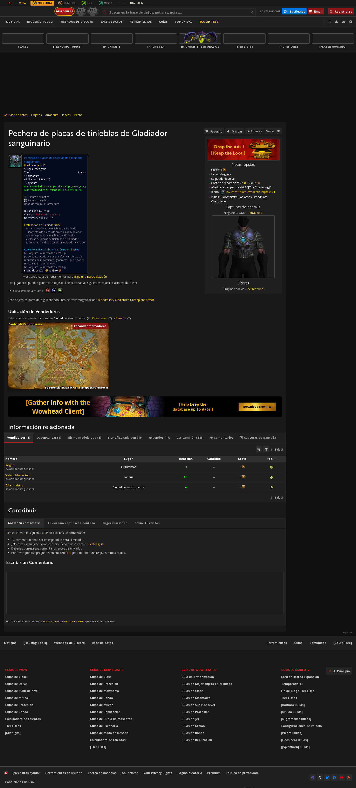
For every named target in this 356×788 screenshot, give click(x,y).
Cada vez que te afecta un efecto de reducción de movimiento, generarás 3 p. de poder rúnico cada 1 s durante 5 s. (54, 260)
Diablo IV (141, 3)
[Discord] (313, 777)
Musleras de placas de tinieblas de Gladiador (52, 239)
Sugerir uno (255, 289)
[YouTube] (341, 777)
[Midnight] (13, 733)
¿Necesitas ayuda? (26, 773)
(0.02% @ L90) (78, 186)
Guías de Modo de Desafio (109, 733)
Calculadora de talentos (23, 719)
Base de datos (112, 21)
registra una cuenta (75, 621)
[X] (320, 777)
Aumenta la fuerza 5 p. (53, 253)
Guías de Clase (16, 677)
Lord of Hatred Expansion (300, 677)
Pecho (78, 115)
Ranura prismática (38, 197)
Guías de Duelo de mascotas (111, 719)
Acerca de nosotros (102, 773)
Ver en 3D (273, 131)
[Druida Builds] (292, 712)
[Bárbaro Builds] (293, 705)
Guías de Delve (16, 684)
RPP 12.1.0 (81, 11)
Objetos (36, 115)
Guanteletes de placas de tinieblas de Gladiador (54, 232)
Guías (163, 21)
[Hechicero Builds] (294, 740)
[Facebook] (334, 777)
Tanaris (121, 318)
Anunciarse (130, 773)
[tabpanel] (145, 473)
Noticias (13, 21)
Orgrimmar (99, 318)
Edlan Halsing (14, 485)
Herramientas (276, 643)
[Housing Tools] (35, 643)
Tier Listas (13, 726)
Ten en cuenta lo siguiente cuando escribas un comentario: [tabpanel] (66, 577)
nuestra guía (95, 544)
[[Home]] (27, 11)
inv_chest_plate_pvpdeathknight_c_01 (250, 192)
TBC (90, 3)
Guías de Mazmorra (104, 691)
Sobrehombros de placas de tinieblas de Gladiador (56, 242)
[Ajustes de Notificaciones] (336, 22)
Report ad (347, 633)
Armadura (52, 115)
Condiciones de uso (19, 782)
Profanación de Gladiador (39, 225)
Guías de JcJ (190, 719)
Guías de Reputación (105, 712)
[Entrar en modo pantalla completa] (329, 22)
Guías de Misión (101, 705)
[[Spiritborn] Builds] (295, 747)
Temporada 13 (292, 684)
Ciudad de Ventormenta (69, 318)
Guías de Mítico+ (17, 698)
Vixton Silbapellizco (17, 475)
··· (119, 3)
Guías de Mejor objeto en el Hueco (207, 684)
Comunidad (184, 21)
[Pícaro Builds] (291, 733)
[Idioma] (351, 22)
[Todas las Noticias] (9, 3)
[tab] (18, 437)
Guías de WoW (16, 670)
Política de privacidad (242, 773)
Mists (108, 3)
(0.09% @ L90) (74, 189)
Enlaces (256, 131)
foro (68, 553)
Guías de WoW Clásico (199, 670)
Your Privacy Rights (158, 773)
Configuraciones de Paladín (301, 726)
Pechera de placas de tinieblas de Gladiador (51, 228)
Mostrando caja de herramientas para (48, 276)
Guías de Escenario (104, 726)
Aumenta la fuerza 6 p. (53, 267)
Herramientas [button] (141, 21)
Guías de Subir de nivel (22, 691)
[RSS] (349, 777)
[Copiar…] (259, 449)
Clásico (69, 3)
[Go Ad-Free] (209, 21)
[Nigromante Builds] (296, 719)
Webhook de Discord (77, 21)
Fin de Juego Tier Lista (297, 691)
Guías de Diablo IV (295, 670)
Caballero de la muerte (46, 214)
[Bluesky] (327, 777)
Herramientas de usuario (63, 773)
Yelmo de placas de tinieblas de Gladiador (50, 235)
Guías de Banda (16, 712)
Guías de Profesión (19, 705)
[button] (83, 368)
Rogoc (9, 465)
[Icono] (15, 161)
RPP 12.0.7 (92, 11)
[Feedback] (344, 22)
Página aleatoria (189, 773)
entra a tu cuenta (52, 621)
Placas (66, 115)
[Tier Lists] (98, 747)
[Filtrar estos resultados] (266, 449)
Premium (214, 773)
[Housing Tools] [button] (40, 21)
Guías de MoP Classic (106, 670)
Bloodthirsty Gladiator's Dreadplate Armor (126, 300)
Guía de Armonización (198, 677)
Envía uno (255, 213)
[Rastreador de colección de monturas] (145, 406)
